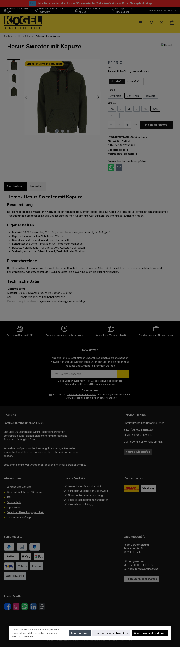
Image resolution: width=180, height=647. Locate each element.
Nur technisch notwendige (111, 632)
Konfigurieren (79, 632)
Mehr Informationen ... (23, 636)
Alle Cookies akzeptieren (150, 632)
